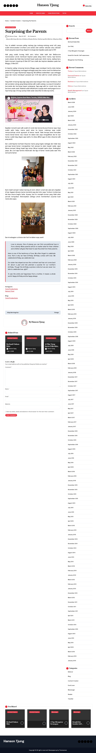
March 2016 (71, 471)
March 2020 (71, 255)
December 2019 (72, 269)
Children (25, 39)
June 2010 (71, 638)
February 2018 (72, 368)
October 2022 (72, 134)
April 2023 (71, 116)
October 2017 (72, 386)
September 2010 (73, 629)
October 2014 (72, 548)
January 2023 (72, 125)
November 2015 (72, 489)
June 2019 (71, 296)
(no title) (71, 46)
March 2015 (71, 525)
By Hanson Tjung (12, 36)
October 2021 (72, 170)
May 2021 (70, 192)
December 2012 (72, 593)
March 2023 (71, 120)
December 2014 (73, 539)
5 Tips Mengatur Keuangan (76, 51)
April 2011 (70, 615)
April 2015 (71, 521)
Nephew (56, 39)
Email (7, 396)
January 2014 (72, 575)
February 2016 (72, 476)
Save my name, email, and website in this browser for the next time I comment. (30, 411)
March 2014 (71, 566)
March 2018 (71, 363)
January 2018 (72, 372)
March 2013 (71, 579)
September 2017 (73, 390)
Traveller (70, 699)
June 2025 (71, 107)
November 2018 (72, 327)
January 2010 (72, 660)
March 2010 (71, 651)
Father (35, 39)
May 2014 (71, 561)
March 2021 (71, 201)
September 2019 (73, 282)
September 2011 (73, 611)
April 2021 (71, 197)
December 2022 (73, 129)
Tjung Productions (11, 289)
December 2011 (72, 602)
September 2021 (73, 174)
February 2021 (72, 206)
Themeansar (63, 750)
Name (7, 389)
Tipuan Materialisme (80, 71)
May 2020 (71, 246)
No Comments (32, 36)
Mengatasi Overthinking (75, 60)
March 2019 (71, 309)
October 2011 (72, 606)
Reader (70, 694)
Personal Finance (73, 75)
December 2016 (72, 431)
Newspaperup (53, 750)
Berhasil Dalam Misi (74, 42)
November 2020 (73, 219)
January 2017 (72, 426)
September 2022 (73, 138)
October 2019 (72, 278)
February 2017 (72, 422)
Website (7, 404)
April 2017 (71, 413)
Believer (70, 672)
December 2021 (72, 161)
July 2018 (71, 345)
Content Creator (10, 27)
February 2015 (72, 530)
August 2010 (71, 633)
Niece (61, 39)
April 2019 (71, 305)
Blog (69, 676)
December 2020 (73, 215)
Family (30, 39)
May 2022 (71, 147)
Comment (8, 367)
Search (72, 26)
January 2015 (72, 534)
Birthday (13, 39)
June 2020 (71, 242)
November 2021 (72, 165)
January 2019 (72, 318)
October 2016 (72, 440)
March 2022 (71, 152)
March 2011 (71, 620)
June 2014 (71, 557)
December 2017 (72, 377)
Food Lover (71, 685)
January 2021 (72, 210)
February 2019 (72, 314)
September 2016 (73, 444)
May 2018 (71, 354)
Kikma (70, 86)
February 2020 (72, 260)
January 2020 (72, 264)
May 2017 (70, 408)
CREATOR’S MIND (40, 13)
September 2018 (73, 336)
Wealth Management (75, 90)
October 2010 (72, 624)
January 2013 (72, 588)
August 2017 (71, 395)
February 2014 (72, 570)
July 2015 (70, 507)
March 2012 (71, 597)
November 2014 (72, 543)
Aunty (8, 39)
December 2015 (72, 485)
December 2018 (73, 323)
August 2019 (71, 287)
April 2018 (71, 359)
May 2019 (70, 300)
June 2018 (71, 350)
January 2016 (72, 480)
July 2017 (70, 399)
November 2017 (72, 381)
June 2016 (71, 458)
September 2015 (73, 498)
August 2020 (71, 233)
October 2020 (72, 224)
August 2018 (71, 341)
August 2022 (71, 143)
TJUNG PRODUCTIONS (53, 13)
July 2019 (70, 291)
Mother (50, 39)
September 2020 (73, 228)
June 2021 (71, 188)
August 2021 (71, 179)
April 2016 (71, 467)
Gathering (41, 39)
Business (71, 81)
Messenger (71, 690)
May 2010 (71, 642)
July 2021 (70, 183)
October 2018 (72, 332)
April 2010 (71, 647)
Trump (70, 71)
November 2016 (72, 435)
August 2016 (71, 449)
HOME (31, 13)
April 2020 (71, 251)
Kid (46, 39)
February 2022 (72, 156)
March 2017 (71, 417)
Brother (19, 39)
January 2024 (72, 111)
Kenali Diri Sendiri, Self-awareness (78, 55)
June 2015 (71, 512)
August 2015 (71, 503)
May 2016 (70, 462)
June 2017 (71, 404)
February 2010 (72, 656)
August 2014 (71, 552)
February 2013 (72, 584)
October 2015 (72, 494)
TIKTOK (64, 13)
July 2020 (71, 237)
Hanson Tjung (48, 5)
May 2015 (70, 516)
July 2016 (70, 453)
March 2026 (71, 102)
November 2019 (72, 273)
